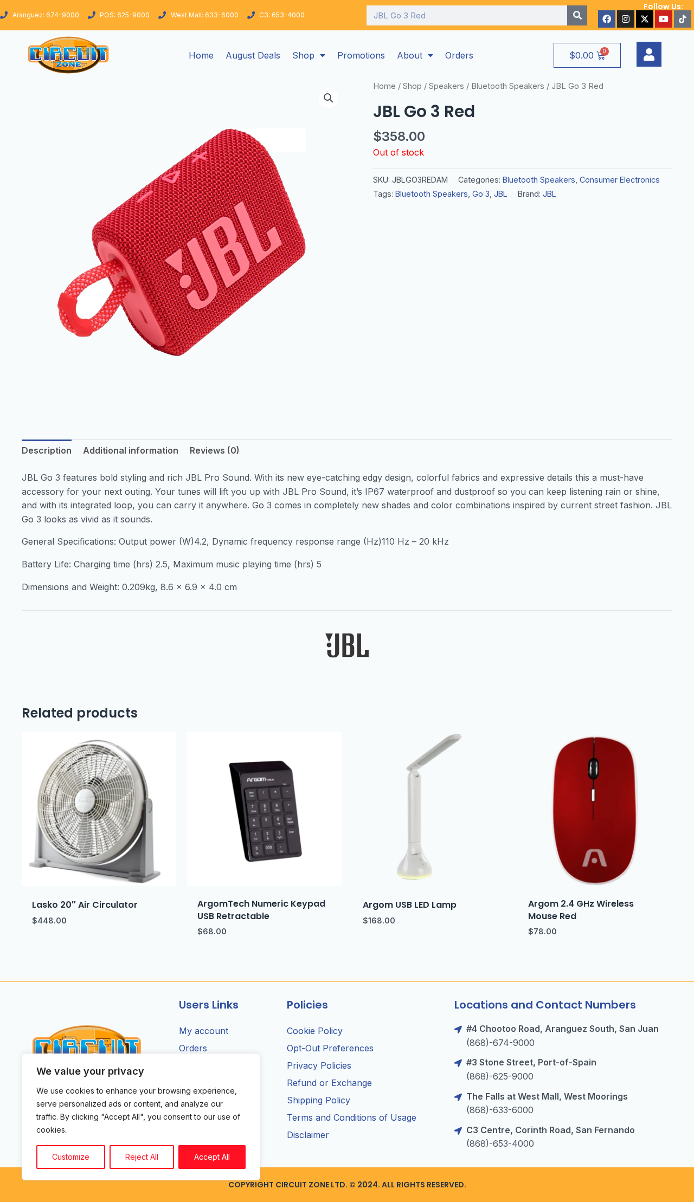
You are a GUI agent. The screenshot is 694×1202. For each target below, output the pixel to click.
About (409, 55)
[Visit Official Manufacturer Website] (347, 645)
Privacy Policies (319, 1065)
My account (203, 1030)
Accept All (212, 1156)
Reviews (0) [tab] (215, 450)
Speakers (446, 86)
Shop (303, 55)
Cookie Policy (315, 1030)
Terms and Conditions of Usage (351, 1117)
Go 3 (481, 193)
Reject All (141, 1156)
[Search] (577, 15)
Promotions (361, 55)
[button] (328, 98)
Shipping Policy (318, 1100)
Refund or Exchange (329, 1082)
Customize (70, 1156)
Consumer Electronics (620, 179)
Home (201, 55)
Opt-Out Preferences (330, 1048)
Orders (459, 55)
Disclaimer (308, 1134)
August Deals (253, 55)
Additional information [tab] (130, 450)
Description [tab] (47, 450)
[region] (141, 1117)
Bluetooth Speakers (507, 86)
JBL (500, 193)
